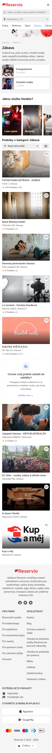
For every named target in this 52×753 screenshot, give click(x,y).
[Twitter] (25, 602)
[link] (4, 25)
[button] (21, 146)
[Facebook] (20, 602)
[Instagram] (31, 602)
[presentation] (48, 5)
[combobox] (26, 19)
